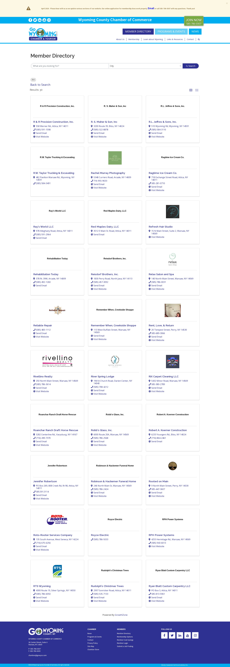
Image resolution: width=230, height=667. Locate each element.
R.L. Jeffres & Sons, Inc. (163, 121)
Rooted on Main (158, 481)
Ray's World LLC (43, 226)
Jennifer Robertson (45, 481)
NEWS (195, 31)
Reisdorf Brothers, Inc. (104, 274)
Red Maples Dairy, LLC (105, 226)
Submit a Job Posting (125, 646)
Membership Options (125, 637)
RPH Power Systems (161, 535)
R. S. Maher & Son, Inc (104, 121)
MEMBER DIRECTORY (138, 31)
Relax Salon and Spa (161, 274)
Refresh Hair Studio (161, 226)
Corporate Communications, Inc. (177, 665)
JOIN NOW (194, 20)
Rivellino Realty (42, 376)
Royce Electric (100, 535)
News (89, 633)
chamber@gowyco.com (37, 655)
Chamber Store (93, 649)
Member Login (122, 643)
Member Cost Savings (125, 640)
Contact (190, 39)
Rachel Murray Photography (108, 172)
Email (151, 8)
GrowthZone (121, 614)
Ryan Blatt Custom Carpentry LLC (169, 586)
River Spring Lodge (102, 376)
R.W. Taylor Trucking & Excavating (53, 172)
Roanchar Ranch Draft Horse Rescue (55, 430)
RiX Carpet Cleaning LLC (163, 376)
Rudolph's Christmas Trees (107, 586)
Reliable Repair (42, 325)
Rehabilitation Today (45, 274)
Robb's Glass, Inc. (101, 430)
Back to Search (40, 85)
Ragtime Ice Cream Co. (163, 172)
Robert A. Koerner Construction (168, 430)
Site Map (90, 646)
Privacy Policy (92, 643)
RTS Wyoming (42, 586)
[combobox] (146, 65)
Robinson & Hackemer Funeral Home (113, 481)
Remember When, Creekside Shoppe (113, 325)
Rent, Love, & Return (161, 325)
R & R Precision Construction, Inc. (53, 121)
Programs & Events (171, 31)
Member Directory (124, 633)
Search (191, 65)
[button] (191, 90)
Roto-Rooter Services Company (52, 535)
